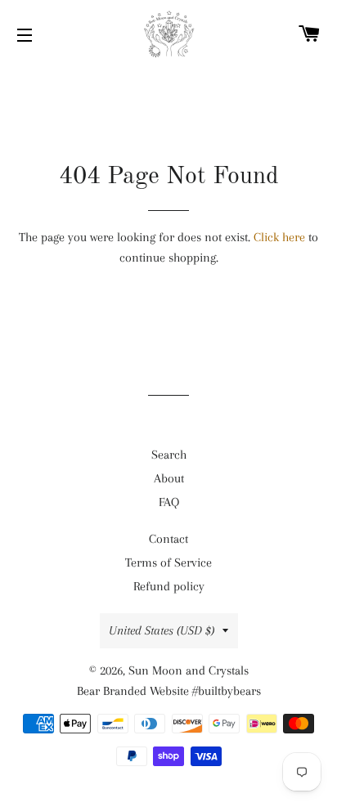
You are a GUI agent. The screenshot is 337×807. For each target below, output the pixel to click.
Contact (168, 538)
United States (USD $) (161, 630)
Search (168, 454)
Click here (279, 237)
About (169, 478)
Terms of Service (168, 562)
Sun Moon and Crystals (188, 670)
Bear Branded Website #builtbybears (169, 691)
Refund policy (168, 586)
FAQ (169, 502)
